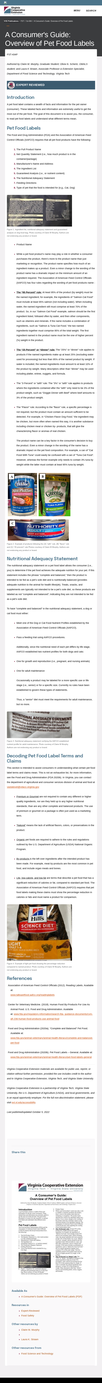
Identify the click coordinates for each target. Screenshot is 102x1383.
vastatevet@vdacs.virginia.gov (23, 787)
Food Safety (27, 1315)
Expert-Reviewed (30, 1310)
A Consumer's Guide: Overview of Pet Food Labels (53, 21)
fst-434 (29, 21)
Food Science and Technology (37, 1353)
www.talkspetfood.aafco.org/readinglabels (32, 995)
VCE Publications (12, 21)
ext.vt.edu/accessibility (23, 1102)
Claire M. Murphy (30, 1329)
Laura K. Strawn (29, 1339)
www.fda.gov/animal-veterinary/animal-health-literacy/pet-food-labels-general (51, 1057)
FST (23, 21)
